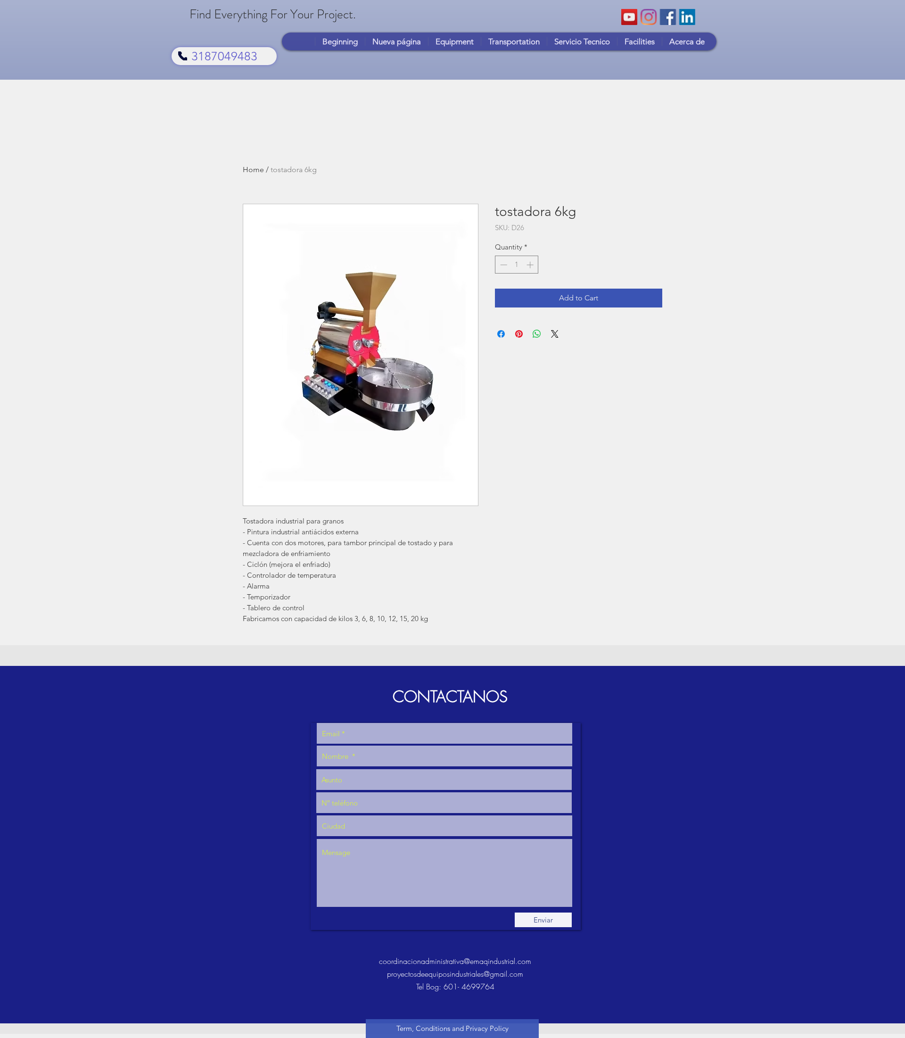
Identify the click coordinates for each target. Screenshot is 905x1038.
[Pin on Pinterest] (519, 334)
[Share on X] (554, 334)
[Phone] (182, 55)
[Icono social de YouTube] (629, 17)
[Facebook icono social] (668, 17)
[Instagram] (649, 17)
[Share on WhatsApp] (537, 334)
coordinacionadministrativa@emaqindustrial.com (455, 961)
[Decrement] (502, 265)
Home (253, 169)
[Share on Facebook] (501, 334)
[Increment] (531, 265)
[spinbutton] (517, 265)
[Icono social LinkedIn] (687, 17)
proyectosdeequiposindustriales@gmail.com (455, 974)
